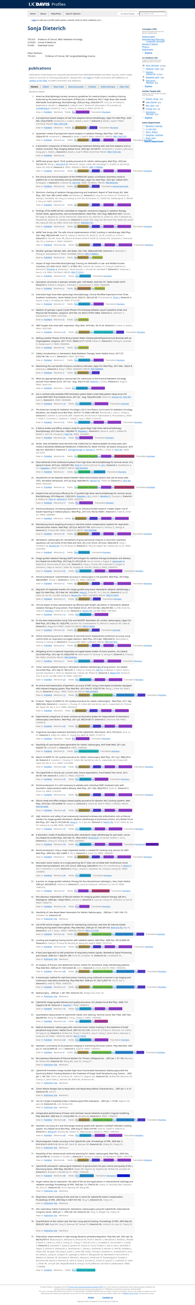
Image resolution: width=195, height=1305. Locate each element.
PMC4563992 (82, 468)
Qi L (89, 496)
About (43, 13)
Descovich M (62, 164)
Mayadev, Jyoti (155, 77)
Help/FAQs (56, 13)
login (89, 77)
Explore (148, 53)
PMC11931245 (114, 152)
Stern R (52, 499)
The (99, 1021)
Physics (145, 46)
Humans (106, 112)
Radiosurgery (148, 36)
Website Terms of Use (130, 1293)
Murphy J (49, 610)
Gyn (82, 471)
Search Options (73, 13)
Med (101, 332)
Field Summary (108, 86)
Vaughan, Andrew (154, 135)
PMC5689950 (97, 369)
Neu (85, 1175)
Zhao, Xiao (151, 138)
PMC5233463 (92, 691)
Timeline (92, 86)
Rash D (78, 465)
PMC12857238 (60, 124)
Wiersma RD (116, 927)
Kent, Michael (156, 65)
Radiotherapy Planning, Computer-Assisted (153, 40)
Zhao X (116, 297)
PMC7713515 (77, 272)
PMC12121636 (92, 930)
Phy (91, 127)
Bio (79, 127)
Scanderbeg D (42, 108)
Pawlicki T (94, 381)
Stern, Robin (152, 132)
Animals (124, 186)
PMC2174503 (80, 1036)
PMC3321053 (111, 642)
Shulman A (52, 269)
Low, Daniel (153, 102)
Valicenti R (62, 499)
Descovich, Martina (152, 81)
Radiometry (147, 49)
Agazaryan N (118, 561)
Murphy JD (54, 545)
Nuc (123, 695)
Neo (83, 276)
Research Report (150, 44)
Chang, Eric (153, 108)
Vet (122, 456)
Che (95, 257)
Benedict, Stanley (154, 126)
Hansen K (90, 449)
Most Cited (59, 86)
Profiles (59, 4)
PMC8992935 (112, 182)
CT (122, 1175)
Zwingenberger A (76, 449)
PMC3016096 (42, 806)
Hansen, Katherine (154, 73)
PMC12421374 (119, 136)
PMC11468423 (91, 254)
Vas (99, 891)
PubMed (48, 112)
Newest (34, 86)
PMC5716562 (89, 626)
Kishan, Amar (154, 99)
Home (33, 13)
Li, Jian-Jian (151, 129)
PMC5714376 (112, 595)
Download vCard (46, 45)
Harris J (99, 670)
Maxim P (127, 865)
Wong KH (52, 1131)
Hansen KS (116, 397)
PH (151, 844)
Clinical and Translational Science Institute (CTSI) (85, 1287)
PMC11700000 (96, 167)
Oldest (46, 86)
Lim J (103, 465)
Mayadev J (83, 431)
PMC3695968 (90, 530)
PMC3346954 (70, 657)
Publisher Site (50, 919)
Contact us (107, 1297)
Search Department (153, 141)
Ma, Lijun (152, 105)
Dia (86, 456)
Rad (80, 112)
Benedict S (105, 496)
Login (34, 20)
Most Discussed (75, 86)
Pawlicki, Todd (155, 68)
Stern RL (69, 434)
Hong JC (83, 592)
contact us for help (38, 80)
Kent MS (76, 182)
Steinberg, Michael (152, 113)
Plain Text (124, 86)
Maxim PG (76, 595)
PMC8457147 (87, 222)
